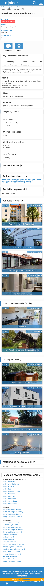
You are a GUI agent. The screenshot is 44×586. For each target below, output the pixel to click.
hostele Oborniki (9, 537)
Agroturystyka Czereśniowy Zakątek (22, 270)
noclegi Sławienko (9, 494)
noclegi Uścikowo (9, 482)
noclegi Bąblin (8, 489)
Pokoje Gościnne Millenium (22, 247)
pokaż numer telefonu (8, 21)
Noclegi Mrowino (22, 453)
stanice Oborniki (8, 559)
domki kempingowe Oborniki (13, 530)
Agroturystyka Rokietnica (22, 383)
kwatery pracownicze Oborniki (13, 544)
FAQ (41, 572)
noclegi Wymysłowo (10, 501)
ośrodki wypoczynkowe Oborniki (14, 549)
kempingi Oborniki (9, 542)
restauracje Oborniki (10, 556)
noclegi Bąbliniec (9, 496)
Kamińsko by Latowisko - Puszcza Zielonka (22, 350)
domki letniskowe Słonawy (12, 514)
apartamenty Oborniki (10, 525)
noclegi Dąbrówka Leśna (11, 491)
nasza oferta (35, 574)
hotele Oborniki (8, 539)
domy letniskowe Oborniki (12, 527)
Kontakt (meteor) (20, 572)
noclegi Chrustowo (9, 499)
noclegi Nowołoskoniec (11, 484)
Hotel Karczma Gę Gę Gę (22, 294)
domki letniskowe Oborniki (12, 532)
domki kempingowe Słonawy (13, 512)
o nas (25, 574)
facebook (7, 572)
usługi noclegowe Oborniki (12, 561)
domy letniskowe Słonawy (12, 509)
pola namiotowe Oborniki (12, 554)
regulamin (33, 572)
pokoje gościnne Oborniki (12, 552)
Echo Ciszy (22, 327)
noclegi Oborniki (9, 486)
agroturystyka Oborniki (11, 522)
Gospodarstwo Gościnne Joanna (22, 406)
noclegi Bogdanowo (10, 504)
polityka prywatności (12, 574)
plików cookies (24, 580)
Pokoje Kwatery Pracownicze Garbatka (22, 429)
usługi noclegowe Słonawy (12, 517)
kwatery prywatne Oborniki (12, 547)
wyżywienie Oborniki (10, 534)
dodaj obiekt (22, 576)
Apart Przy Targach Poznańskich (22, 224)
